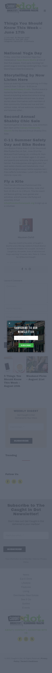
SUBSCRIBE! (26, 345)
